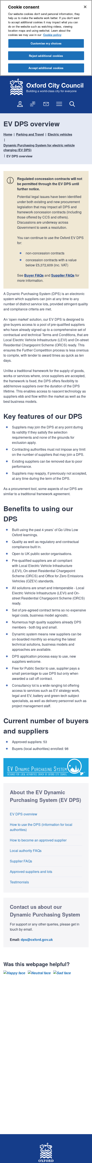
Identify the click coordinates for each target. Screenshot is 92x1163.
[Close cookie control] (85, 7)
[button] (14, 973)
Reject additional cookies (46, 56)
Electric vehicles (60, 134)
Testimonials (19, 882)
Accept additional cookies (45, 68)
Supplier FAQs (62, 275)
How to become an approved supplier (38, 840)
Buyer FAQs (34, 275)
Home (7, 134)
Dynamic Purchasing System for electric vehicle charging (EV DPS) (39, 147)
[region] (46, 38)
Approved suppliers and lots (31, 871)
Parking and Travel (30, 134)
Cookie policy (52, 35)
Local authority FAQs (26, 850)
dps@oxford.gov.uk (37, 939)
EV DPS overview (23, 814)
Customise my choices (46, 43)
